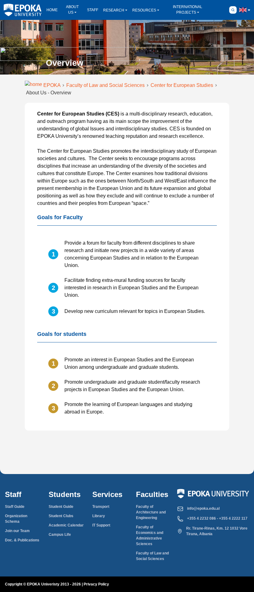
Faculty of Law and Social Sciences (152, 556)
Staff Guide (14, 506)
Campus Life (60, 534)
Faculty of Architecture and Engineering (151, 512)
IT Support (101, 525)
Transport (100, 506)
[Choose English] (243, 10)
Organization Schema (16, 519)
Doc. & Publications (22, 540)
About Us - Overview (48, 92)
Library (98, 516)
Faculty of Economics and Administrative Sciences (149, 535)
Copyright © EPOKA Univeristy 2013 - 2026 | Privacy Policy (57, 584)
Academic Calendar (66, 525)
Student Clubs (61, 516)
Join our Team (17, 531)
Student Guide (61, 506)
